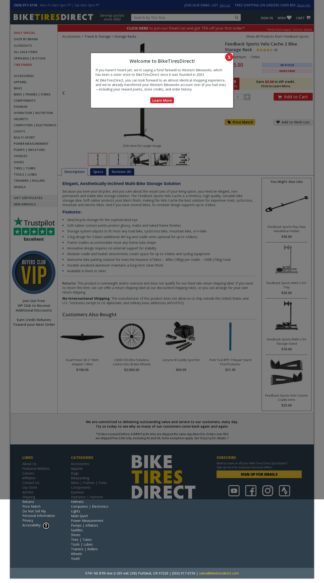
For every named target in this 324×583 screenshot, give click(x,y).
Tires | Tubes (81, 539)
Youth (75, 558)
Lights (75, 511)
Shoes (75, 535)
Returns (28, 501)
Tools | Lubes (82, 544)
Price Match (31, 506)
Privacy (27, 520)
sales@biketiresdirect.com (219, 573)
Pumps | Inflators (84, 525)
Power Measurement (87, 520)
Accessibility (31, 525)
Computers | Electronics (89, 506)
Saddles (77, 530)
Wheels (76, 553)
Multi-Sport (79, 516)
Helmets (77, 501)
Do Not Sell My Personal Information (38, 513)
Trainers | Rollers (84, 549)
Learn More (162, 100)
